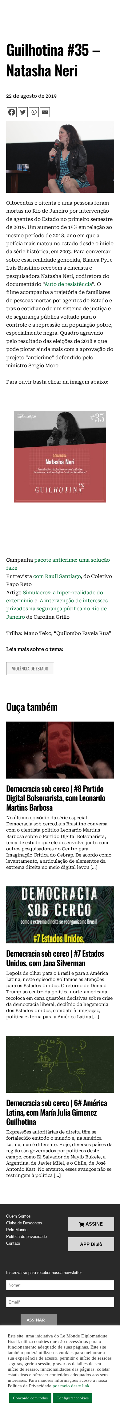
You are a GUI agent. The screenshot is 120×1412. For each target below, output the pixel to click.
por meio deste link (71, 1385)
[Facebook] (12, 112)
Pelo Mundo (16, 1229)
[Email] (45, 112)
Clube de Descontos (24, 1223)
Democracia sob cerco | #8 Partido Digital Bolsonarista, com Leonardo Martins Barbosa (55, 797)
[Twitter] (23, 112)
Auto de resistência (68, 284)
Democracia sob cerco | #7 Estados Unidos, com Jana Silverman (55, 957)
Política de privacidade (26, 1236)
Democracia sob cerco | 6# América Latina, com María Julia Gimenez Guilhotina (56, 1112)
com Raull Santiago (57, 576)
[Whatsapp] (34, 112)
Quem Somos (18, 1216)
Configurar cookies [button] (73, 1398)
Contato (13, 1243)
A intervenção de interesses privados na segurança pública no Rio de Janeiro (57, 609)
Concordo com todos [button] (30, 1398)
